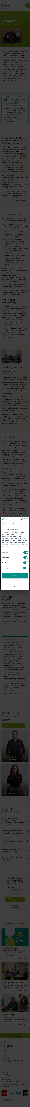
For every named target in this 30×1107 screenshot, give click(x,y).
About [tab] (24, 523)
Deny (15, 586)
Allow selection (15, 581)
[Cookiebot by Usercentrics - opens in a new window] (21, 519)
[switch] (25, 557)
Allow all (15, 575)
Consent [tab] (5, 523)
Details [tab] (15, 523)
